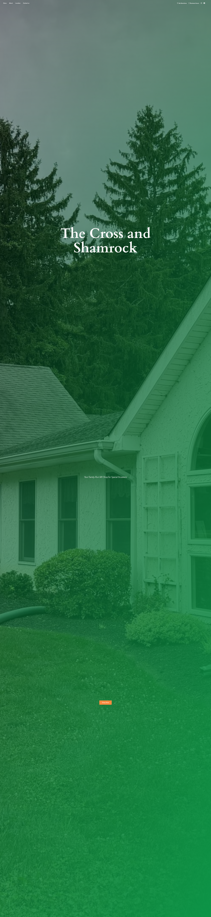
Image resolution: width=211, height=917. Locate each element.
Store (5, 3)
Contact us (26, 3)
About (11, 3)
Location (17, 3)
